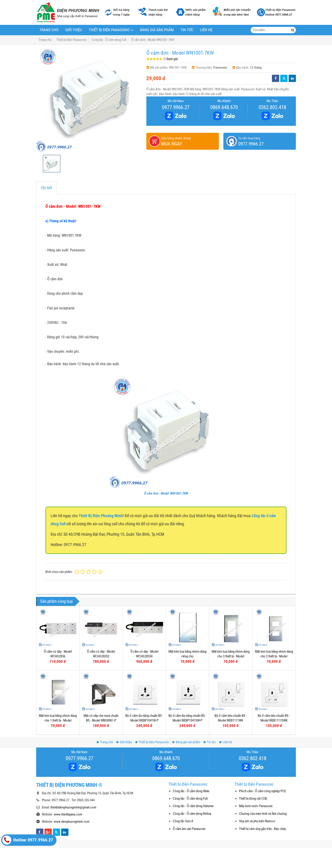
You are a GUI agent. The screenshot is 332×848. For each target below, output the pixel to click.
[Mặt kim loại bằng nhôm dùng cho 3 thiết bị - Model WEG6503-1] (230, 627)
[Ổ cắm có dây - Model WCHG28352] (101, 627)
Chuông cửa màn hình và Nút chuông (263, 814)
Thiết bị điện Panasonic (109, 30)
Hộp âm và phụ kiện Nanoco (257, 821)
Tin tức (186, 30)
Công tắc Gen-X (183, 821)
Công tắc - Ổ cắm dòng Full (190, 799)
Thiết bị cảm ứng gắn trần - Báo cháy (262, 829)
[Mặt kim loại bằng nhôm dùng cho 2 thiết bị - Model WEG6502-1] (274, 627)
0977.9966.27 (175, 107)
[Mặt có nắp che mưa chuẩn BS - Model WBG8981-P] (101, 692)
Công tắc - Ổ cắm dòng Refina (192, 814)
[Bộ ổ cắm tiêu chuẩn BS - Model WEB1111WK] (230, 692)
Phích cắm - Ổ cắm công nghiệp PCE (262, 791)
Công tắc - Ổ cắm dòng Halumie (193, 806)
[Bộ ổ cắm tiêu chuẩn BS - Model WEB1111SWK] (274, 692)
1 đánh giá (170, 59)
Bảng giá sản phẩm (157, 30)
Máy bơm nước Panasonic (256, 806)
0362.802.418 (272, 107)
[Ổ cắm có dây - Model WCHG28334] (144, 627)
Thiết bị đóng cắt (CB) (253, 799)
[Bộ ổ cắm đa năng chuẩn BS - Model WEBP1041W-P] (144, 692)
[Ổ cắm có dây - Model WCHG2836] (58, 627)
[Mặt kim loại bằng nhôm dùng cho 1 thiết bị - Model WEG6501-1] (58, 692)
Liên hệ (206, 30)
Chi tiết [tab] (46, 187)
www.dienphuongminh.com (71, 822)
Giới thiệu (73, 30)
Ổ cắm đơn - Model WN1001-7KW (166, 493)
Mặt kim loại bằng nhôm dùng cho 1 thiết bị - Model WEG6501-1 (58, 720)
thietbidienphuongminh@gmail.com (73, 807)
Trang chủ (49, 30)
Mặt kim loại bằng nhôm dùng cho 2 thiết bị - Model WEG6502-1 (274, 656)
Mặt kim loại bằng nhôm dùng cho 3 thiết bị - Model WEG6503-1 (231, 656)
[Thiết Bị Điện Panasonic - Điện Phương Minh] (67, 12)
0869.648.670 (224, 107)
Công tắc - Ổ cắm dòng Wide (191, 791)
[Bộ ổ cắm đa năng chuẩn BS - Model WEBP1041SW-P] (187, 692)
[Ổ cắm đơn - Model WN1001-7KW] (89, 100)
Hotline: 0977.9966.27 (32, 840)
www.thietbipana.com (68, 814)
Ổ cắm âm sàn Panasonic (189, 829)
